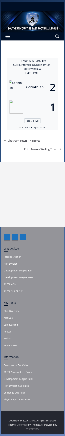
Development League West (18, 277)
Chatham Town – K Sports (24, 140)
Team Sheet (10, 345)
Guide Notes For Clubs (16, 365)
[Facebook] (7, 237)
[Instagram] (23, 237)
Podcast (8, 338)
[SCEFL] (32, 14)
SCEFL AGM (10, 284)
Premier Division (12, 256)
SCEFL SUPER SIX (13, 291)
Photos (8, 331)
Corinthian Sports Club (34, 127)
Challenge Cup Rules (15, 392)
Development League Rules (19, 378)
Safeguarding (11, 324)
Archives (8, 317)
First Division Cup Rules (16, 385)
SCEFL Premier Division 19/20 (31, 65)
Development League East (18, 270)
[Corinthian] (32, 87)
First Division (11, 263)
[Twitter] (15, 237)
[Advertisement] (32, 194)
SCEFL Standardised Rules (18, 372)
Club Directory (11, 311)
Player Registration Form (17, 399)
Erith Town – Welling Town (40, 149)
